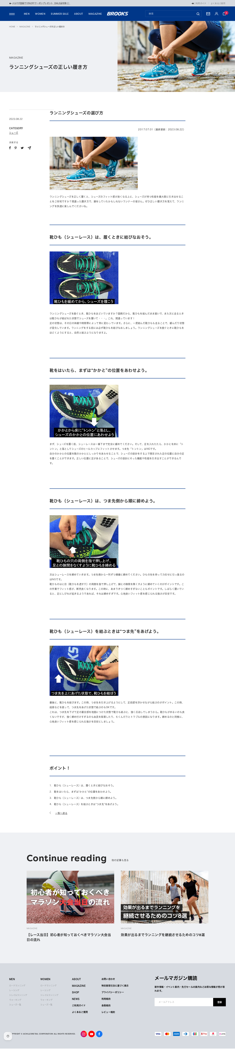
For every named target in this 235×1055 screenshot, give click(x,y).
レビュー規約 (108, 1012)
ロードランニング (17, 986)
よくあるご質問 (218, 3)
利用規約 (106, 999)
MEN (27, 13)
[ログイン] (216, 13)
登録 (219, 1002)
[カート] (224, 13)
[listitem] (10, 147)
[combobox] (173, 13)
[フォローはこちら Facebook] (99, 1034)
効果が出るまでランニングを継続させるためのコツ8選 (163, 935)
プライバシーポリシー (113, 992)
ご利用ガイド (200, 3)
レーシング (14, 990)
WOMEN (40, 13)
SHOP (75, 992)
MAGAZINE (95, 13)
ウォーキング (15, 1000)
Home (12, 27)
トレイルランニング (18, 995)
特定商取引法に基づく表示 (115, 986)
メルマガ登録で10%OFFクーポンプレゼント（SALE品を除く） (41, 3)
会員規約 (106, 1005)
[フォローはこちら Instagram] (84, 1034)
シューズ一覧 (15, 1005)
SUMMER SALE (60, 13)
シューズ (13, 133)
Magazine (24, 27)
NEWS (75, 999)
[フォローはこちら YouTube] (91, 1034)
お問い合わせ (108, 979)
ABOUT (78, 13)
